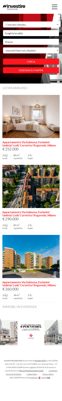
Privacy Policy (48, 374)
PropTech (34, 378)
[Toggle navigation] (54, 7)
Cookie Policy (32, 374)
